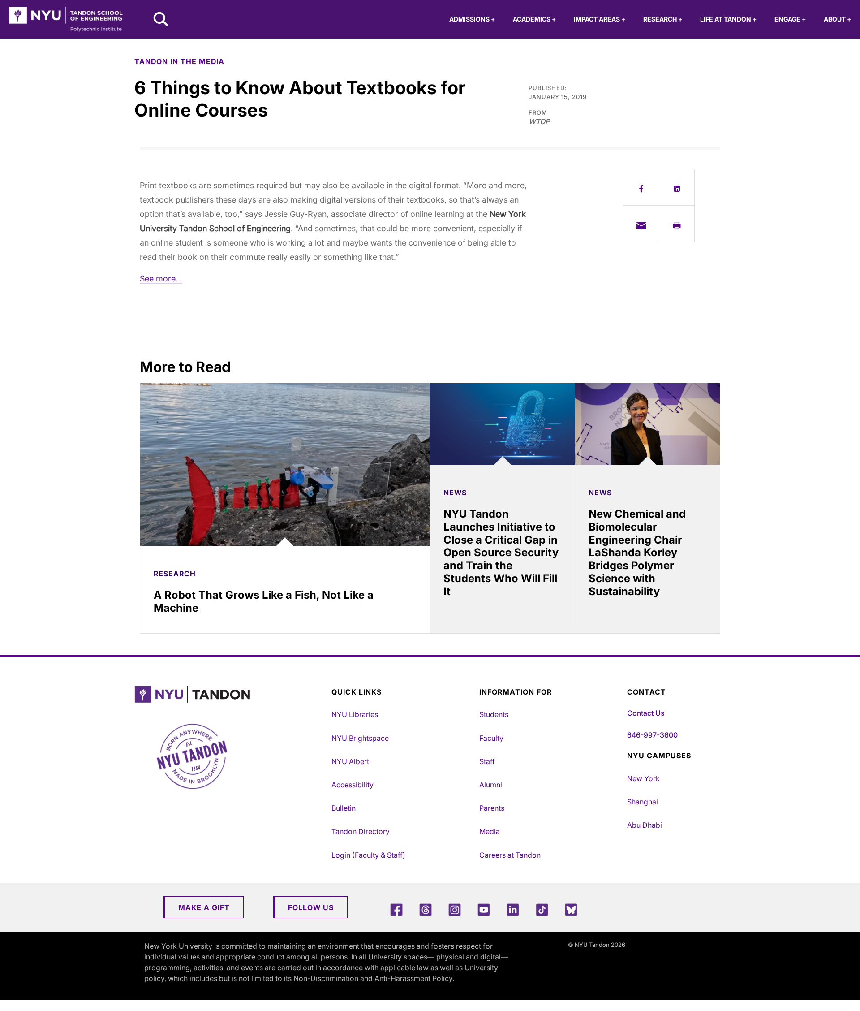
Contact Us (645, 713)
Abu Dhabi (644, 825)
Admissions (472, 19)
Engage (790, 19)
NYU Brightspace (360, 738)
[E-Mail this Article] (641, 223)
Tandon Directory (360, 831)
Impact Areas (599, 19)
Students (493, 714)
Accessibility (352, 784)
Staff (487, 761)
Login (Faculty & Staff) (368, 855)
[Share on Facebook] (641, 187)
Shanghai (642, 801)
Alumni (490, 784)
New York (643, 778)
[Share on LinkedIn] (677, 187)
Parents (491, 808)
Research (662, 19)
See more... (161, 278)
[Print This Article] (677, 223)
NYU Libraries (354, 714)
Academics (534, 19)
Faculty (491, 738)
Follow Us (311, 907)
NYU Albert (350, 761)
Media (489, 831)
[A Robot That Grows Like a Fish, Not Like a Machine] (285, 464)
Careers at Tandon (510, 855)
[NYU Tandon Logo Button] (230, 694)
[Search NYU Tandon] (161, 20)
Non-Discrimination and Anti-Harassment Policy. (373, 978)
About (837, 19)
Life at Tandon (728, 19)
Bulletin (343, 808)
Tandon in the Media (179, 61)
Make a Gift (204, 907)
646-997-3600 (652, 734)
